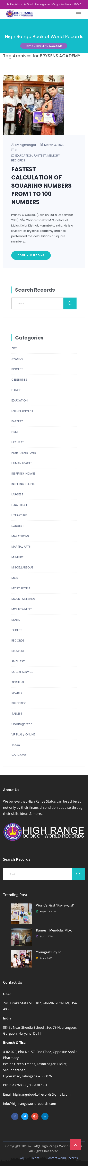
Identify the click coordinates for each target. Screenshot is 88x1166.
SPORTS (16, 693)
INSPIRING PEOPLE (23, 484)
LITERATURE (19, 515)
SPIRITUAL (17, 682)
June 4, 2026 (46, 958)
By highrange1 (25, 145)
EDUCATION (23, 155)
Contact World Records (62, 1158)
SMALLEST (18, 661)
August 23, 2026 (48, 911)
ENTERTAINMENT (22, 411)
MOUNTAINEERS (21, 609)
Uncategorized (21, 724)
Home (29, 46)
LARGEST (17, 494)
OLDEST (16, 630)
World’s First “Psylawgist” (55, 905)
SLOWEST (18, 651)
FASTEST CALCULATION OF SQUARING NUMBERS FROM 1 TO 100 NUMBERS (41, 185)
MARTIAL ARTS (21, 547)
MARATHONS (20, 536)
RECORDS (18, 160)
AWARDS (17, 359)
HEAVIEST (17, 442)
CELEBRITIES (19, 380)
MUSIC (15, 620)
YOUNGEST (19, 755)
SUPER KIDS (18, 703)
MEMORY (53, 155)
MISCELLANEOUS (22, 567)
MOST (15, 578)
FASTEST (40, 155)
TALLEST (17, 714)
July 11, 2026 (46, 936)
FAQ (21, 1158)
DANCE (16, 390)
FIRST (15, 432)
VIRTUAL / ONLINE (23, 734)
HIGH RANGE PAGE (23, 453)
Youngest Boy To (48, 952)
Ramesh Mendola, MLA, (54, 930)
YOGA (15, 745)
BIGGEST (17, 369)
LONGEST (17, 526)
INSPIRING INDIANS (23, 473)
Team (35, 1158)
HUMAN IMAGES (21, 463)
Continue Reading (31, 255)
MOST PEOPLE (20, 588)
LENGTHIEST (19, 505)
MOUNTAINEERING (23, 599)
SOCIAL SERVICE (22, 672)
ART (14, 348)
